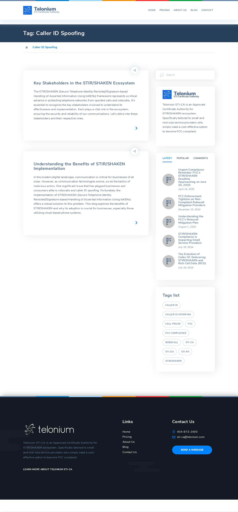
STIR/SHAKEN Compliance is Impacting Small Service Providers (190, 238)
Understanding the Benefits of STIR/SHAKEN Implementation (79, 166)
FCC (190, 323)
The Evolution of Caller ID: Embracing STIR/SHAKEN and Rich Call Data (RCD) (192, 258)
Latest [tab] (167, 158)
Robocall (171, 342)
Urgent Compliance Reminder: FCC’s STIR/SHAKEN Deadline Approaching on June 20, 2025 (192, 177)
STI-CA (190, 342)
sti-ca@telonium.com (191, 437)
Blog (194, 10)
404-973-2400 (187, 432)
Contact (207, 10)
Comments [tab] (200, 158)
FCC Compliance (175, 333)
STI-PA (185, 351)
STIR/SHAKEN (173, 361)
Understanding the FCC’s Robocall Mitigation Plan (190, 219)
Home (152, 10)
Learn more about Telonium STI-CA (48, 469)
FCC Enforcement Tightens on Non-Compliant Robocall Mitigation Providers (191, 200)
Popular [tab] (183, 158)
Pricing (165, 10)
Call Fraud (173, 323)
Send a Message (192, 449)
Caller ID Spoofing (178, 314)
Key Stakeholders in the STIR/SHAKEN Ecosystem (84, 83)
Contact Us (129, 452)
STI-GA (169, 351)
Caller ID (171, 305)
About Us (180, 10)
